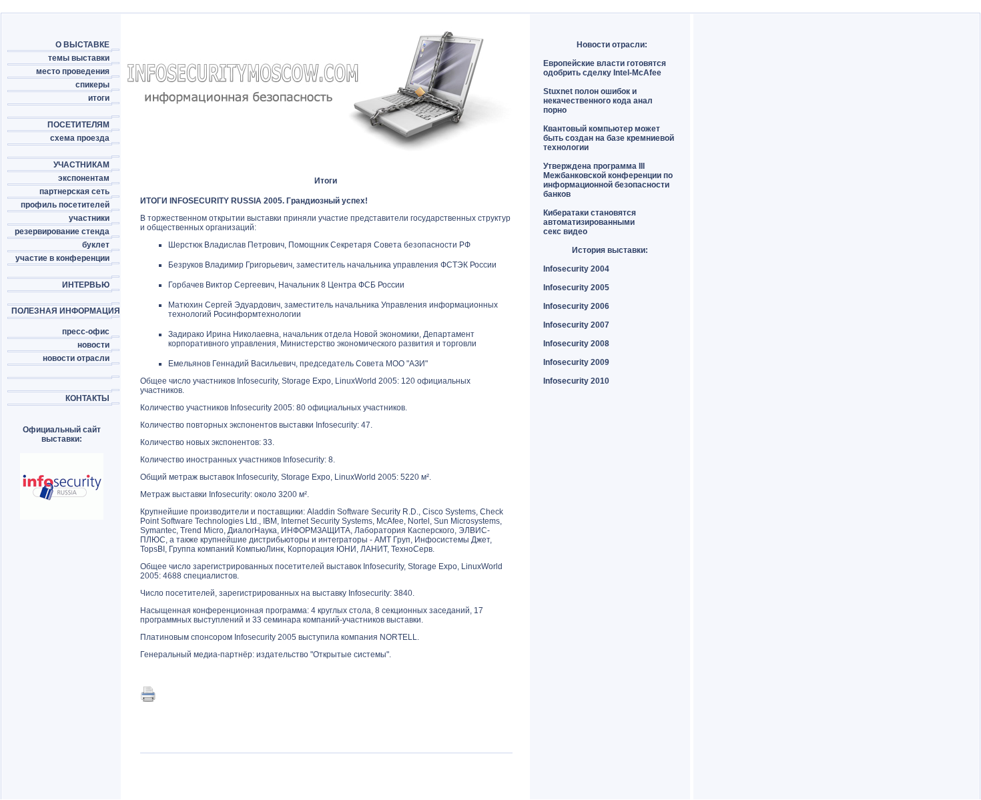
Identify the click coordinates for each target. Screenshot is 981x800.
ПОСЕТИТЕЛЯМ (78, 124)
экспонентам (83, 178)
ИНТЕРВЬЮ (85, 285)
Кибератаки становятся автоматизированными (589, 217)
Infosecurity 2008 (576, 343)
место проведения (72, 71)
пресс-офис (85, 331)
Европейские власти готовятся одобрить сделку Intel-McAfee (604, 68)
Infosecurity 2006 (576, 306)
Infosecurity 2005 (576, 287)
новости (93, 345)
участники (89, 218)
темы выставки (78, 58)
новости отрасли (76, 358)
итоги (98, 98)
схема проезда (79, 138)
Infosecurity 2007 (576, 325)
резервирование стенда (62, 231)
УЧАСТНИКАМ (81, 164)
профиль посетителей (65, 205)
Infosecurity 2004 (576, 269)
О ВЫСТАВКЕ (82, 44)
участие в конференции (62, 258)
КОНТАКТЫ (87, 398)
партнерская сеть (74, 191)
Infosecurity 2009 (576, 362)
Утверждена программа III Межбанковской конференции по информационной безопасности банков (608, 180)
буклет (95, 245)
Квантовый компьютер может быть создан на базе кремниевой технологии (608, 138)
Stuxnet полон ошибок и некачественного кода (590, 96)
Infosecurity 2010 (576, 381)
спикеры (92, 84)
